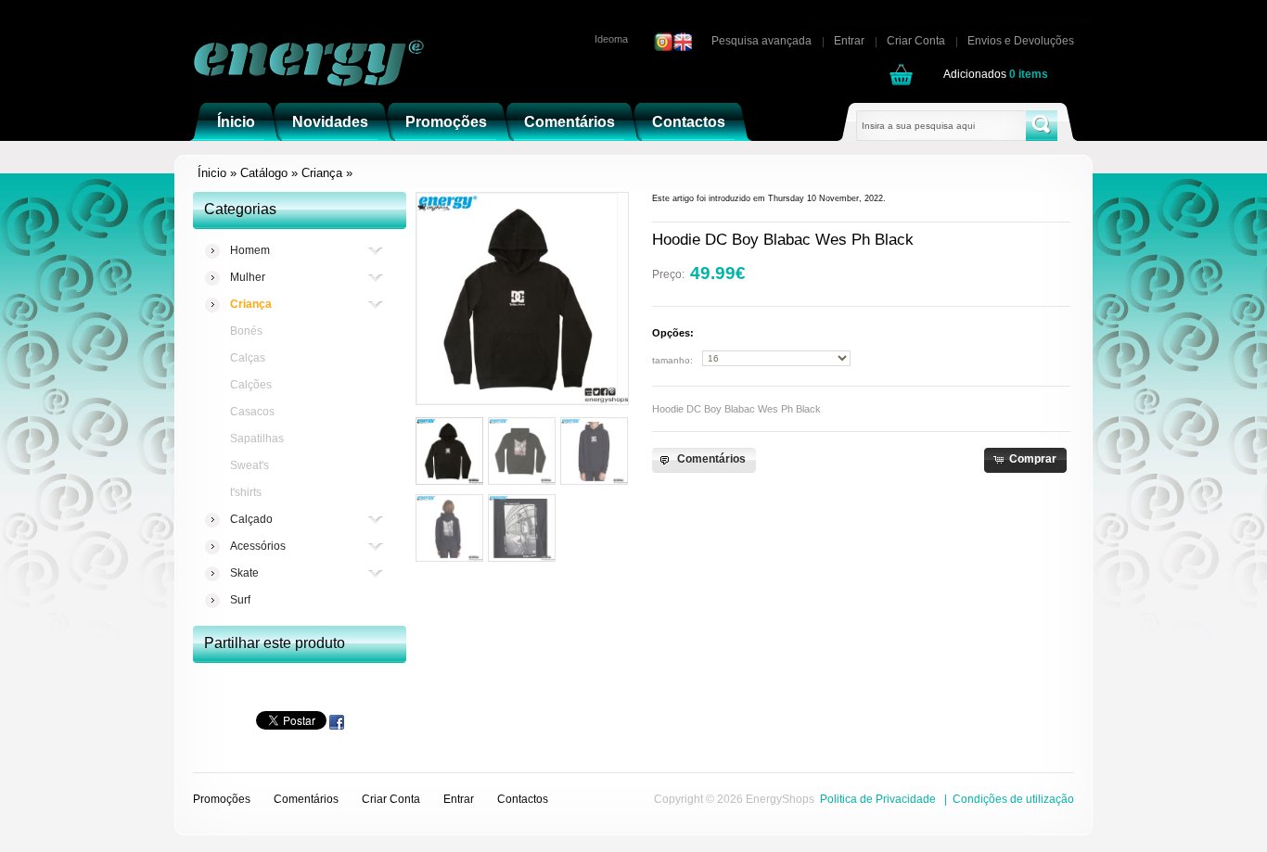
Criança (321, 173)
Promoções (221, 799)
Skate (244, 572)
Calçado (251, 519)
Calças (247, 357)
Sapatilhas (257, 438)
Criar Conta (916, 40)
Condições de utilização (1013, 799)
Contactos (522, 799)
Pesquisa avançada (761, 40)
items (1028, 74)
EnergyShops (780, 799)
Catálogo (264, 173)
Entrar (849, 40)
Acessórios (258, 546)
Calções (251, 384)
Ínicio (212, 173)
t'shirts (246, 492)
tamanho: (672, 360)
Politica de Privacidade (878, 799)
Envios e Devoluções (1020, 40)
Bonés (246, 330)
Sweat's (249, 465)
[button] (703, 460)
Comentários (306, 799)
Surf (240, 599)
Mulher (247, 277)
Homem (250, 250)
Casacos (252, 411)
